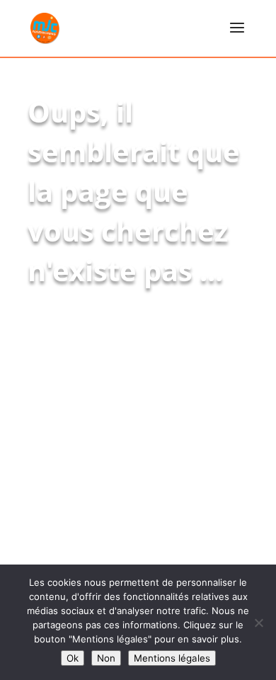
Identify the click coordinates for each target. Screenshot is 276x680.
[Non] (258, 623)
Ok (73, 658)
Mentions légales (172, 658)
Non (106, 658)
